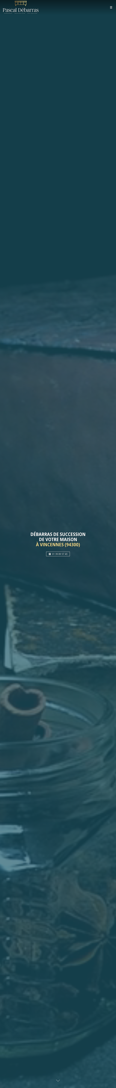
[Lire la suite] (58, 1080)
